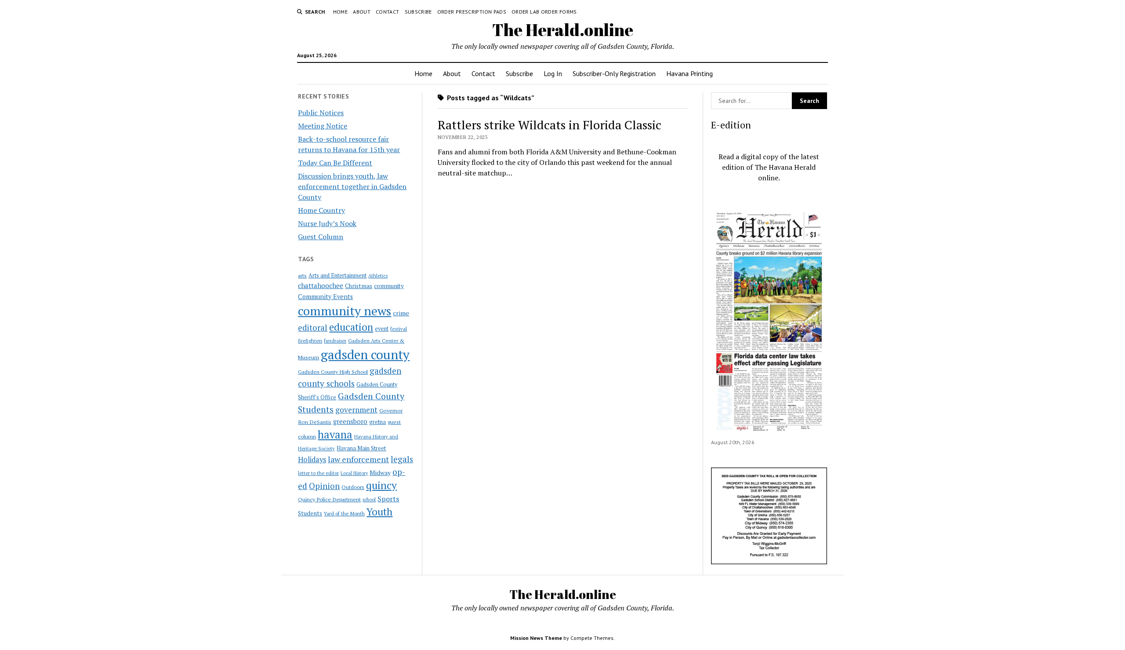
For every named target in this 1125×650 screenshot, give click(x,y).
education (351, 327)
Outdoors (352, 486)
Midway (380, 473)
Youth (379, 511)
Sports (388, 499)
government (356, 410)
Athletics (378, 276)
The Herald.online (562, 29)
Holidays (312, 459)
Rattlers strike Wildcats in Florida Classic (549, 125)
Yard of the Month (344, 513)
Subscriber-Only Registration (614, 73)
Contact (387, 11)
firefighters (310, 341)
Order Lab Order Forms (544, 11)
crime (401, 313)
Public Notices (321, 112)
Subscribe (418, 11)
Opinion (324, 486)
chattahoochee (320, 285)
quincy (381, 485)
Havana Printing (689, 73)
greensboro (350, 421)
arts (302, 275)
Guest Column (320, 236)
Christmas (358, 286)
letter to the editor (318, 473)
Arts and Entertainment (337, 275)
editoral (312, 327)
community (389, 286)
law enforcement (358, 459)
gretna (377, 422)
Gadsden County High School (333, 371)
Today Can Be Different (335, 163)
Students (310, 513)
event (381, 328)
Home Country (321, 210)
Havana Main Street (361, 448)
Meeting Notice (322, 126)
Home (340, 11)
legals (402, 459)
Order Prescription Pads (471, 11)
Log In (553, 73)
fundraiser (335, 341)
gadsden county (365, 354)
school (369, 500)
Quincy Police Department (329, 499)
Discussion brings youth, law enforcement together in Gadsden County (352, 186)
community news (344, 311)
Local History (354, 473)
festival (398, 328)
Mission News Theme (536, 638)
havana (335, 434)
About (361, 11)
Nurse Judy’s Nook (327, 223)
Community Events (325, 296)
